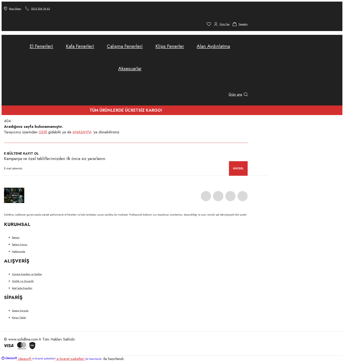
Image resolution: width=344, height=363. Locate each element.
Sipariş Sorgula (20, 310)
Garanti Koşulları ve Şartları (27, 274)
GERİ (43, 132)
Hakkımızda (18, 251)
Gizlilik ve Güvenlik (23, 281)
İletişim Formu (19, 244)
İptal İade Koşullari (22, 288)
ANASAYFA (82, 132)
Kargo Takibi (19, 317)
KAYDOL (238, 168)
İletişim (16, 237)
